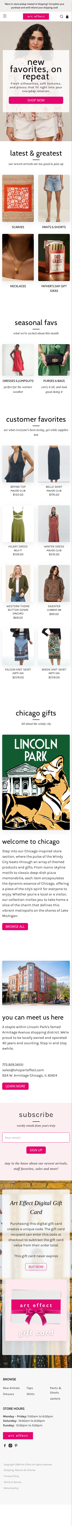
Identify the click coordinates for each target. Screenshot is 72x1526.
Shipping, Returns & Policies (19, 1470)
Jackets (55, 1398)
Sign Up (36, 1150)
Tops (30, 1388)
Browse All (15, 926)
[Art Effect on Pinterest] (17, 1446)
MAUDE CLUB (18, 490)
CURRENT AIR (54, 609)
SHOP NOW (36, 100)
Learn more (15, 1086)
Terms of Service (12, 1482)
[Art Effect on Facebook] (6, 1446)
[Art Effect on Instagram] (11, 1446)
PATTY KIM (18, 673)
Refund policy (11, 1488)
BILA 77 (18, 550)
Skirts (31, 1394)
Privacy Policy (11, 1476)
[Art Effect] (36, 16)
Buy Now (36, 1267)
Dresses (8, 1394)
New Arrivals (11, 1388)
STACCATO (18, 613)
